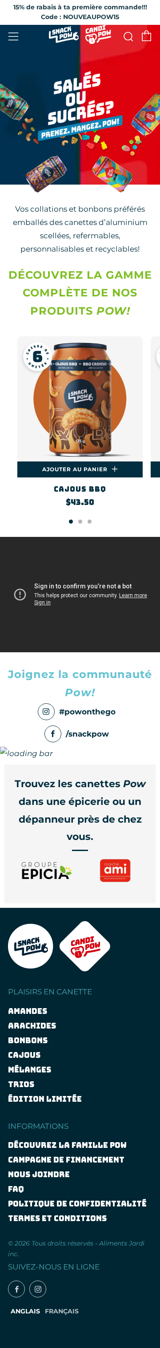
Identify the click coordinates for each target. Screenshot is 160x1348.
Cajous (24, 1055)
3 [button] (90, 522)
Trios (21, 1084)
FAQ (16, 1189)
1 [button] (71, 522)
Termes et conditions (57, 1218)
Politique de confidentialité (77, 1204)
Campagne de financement (66, 1160)
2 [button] (80, 522)
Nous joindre (39, 1174)
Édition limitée (45, 1099)
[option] (80, 428)
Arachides (32, 1026)
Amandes (27, 1011)
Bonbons (28, 1040)
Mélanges (29, 1070)
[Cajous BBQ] (80, 398)
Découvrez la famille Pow (67, 1145)
